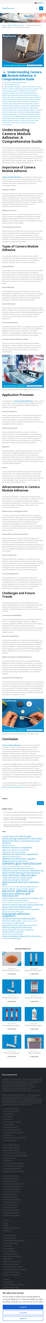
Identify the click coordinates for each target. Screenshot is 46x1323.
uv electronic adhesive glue (27, 122)
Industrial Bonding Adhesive (12, 1189)
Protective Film (8, 1135)
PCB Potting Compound (11, 1254)
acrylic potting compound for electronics (22, 839)
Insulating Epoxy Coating (11, 1287)
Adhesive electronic (8, 845)
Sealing (6, 1223)
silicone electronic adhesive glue (12, 934)
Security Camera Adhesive (11, 1272)
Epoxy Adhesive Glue (10, 1158)
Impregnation (8, 1230)
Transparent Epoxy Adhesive (12, 1168)
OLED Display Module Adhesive (13, 1267)
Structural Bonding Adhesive (12, 1130)
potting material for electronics (13, 932)
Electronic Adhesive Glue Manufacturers (15, 900)
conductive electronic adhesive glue (17, 878)
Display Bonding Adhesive (11, 1202)
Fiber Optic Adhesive (10, 1238)
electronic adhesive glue (9, 101)
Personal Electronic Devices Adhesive (15, 1153)
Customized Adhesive (10, 1140)
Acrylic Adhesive (8, 1116)
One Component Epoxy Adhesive (14, 1163)
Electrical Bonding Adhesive (12, 1215)
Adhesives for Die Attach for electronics (18, 868)
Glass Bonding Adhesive (11, 1181)
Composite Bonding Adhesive (13, 1186)
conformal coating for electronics (12, 93)
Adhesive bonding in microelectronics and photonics (20, 842)
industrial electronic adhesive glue (18, 918)
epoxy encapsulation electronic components (15, 108)
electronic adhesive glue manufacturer (16, 895)
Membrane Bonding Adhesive (13, 1199)
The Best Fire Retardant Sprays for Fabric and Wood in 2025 (23, 815)
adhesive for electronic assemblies (15, 850)
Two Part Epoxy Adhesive (11, 1111)
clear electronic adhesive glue (19, 875)
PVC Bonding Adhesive (10, 1194)
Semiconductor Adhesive (11, 1264)
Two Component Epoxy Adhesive (14, 1166)
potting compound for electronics (30, 118)
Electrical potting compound (29, 887)
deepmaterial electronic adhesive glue (20, 883)
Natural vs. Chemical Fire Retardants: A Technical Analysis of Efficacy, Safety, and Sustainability (23, 818)
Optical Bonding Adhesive (11, 1210)
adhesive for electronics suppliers (19, 859)
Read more (12, 974)
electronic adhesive (8, 889)
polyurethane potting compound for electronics (19, 925)
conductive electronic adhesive (26, 91)
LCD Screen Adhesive (10, 1251)
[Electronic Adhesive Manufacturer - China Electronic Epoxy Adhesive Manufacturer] (8, 8)
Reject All (23, 1318)
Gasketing (7, 1279)
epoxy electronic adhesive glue (30, 106)
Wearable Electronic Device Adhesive (15, 1269)
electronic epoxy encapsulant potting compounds (17, 103)
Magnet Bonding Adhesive (11, 1213)
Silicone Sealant (8, 1282)
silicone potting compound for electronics (22, 936)
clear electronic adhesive (31, 89)
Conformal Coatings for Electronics (14, 1285)
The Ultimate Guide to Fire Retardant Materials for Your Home (23, 812)
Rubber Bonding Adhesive (11, 1192)
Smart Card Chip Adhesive (12, 1275)
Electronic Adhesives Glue (15, 25)
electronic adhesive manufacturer (27, 101)
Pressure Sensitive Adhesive (12, 1122)
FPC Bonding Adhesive (10, 1207)
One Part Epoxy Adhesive (11, 1109)
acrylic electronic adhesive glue (17, 836)
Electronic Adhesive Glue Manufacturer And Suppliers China (22, 898)
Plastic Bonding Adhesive (11, 1176)
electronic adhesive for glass (31, 99)
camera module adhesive (29, 87)
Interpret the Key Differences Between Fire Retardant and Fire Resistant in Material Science (24, 825)
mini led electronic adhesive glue (27, 114)
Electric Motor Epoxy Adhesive (13, 1256)
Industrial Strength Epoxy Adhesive (14, 1171)
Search (4, 799)
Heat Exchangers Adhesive (11, 1147)
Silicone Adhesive (9, 1114)
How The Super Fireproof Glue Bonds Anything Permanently (23, 822)
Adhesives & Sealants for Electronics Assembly (16, 866)
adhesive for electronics (11, 856)
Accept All (23, 1307)
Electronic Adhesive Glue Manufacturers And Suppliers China (19, 902)
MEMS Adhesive (8, 1259)
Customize (23, 1313)
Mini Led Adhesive (9, 1248)
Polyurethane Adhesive (11, 1127)
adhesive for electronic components (20, 854)
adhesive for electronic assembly (13, 852)
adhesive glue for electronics (15, 861)
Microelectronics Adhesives (12, 1261)
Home (4, 25)
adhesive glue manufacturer (12, 87)
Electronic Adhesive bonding (19, 97)
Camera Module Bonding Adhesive (14, 1240)
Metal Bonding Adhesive (11, 1178)
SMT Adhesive (8, 1246)
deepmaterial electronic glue (19, 95)
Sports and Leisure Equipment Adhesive (16, 1155)
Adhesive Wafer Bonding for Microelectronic (21, 873)
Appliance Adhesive (10, 1235)
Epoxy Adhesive (12, 968)
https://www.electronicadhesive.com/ (14, 787)
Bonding (6, 1220)
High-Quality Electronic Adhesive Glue (13, 911)
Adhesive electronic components (17, 847)
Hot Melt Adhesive (9, 1124)
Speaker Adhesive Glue (11, 1243)
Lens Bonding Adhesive (11, 1205)
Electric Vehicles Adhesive (11, 1145)
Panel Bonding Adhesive (11, 1197)
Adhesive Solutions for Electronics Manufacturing (22, 871)
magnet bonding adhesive (30, 921)
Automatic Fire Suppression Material (15, 1137)
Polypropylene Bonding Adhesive (14, 1184)
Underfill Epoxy (8, 1161)
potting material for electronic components (15, 120)
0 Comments (8, 125)
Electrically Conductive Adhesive (13, 1132)
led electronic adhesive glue (25, 112)
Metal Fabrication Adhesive (12, 1150)
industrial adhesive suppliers (27, 110)
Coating (6, 1225)
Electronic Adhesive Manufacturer (16, 82)
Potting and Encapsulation (11, 1228)
